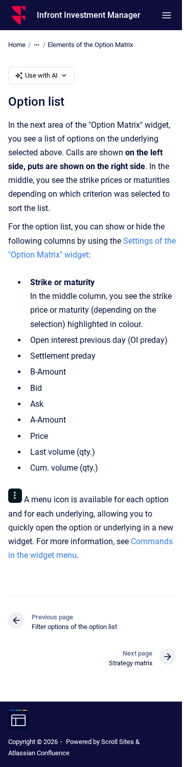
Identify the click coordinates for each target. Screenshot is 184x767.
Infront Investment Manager (89, 15)
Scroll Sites (117, 742)
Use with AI (41, 75)
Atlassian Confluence (39, 753)
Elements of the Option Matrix (90, 45)
